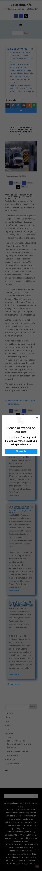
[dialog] (21, 435)
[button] (21, 451)
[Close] (37, 417)
